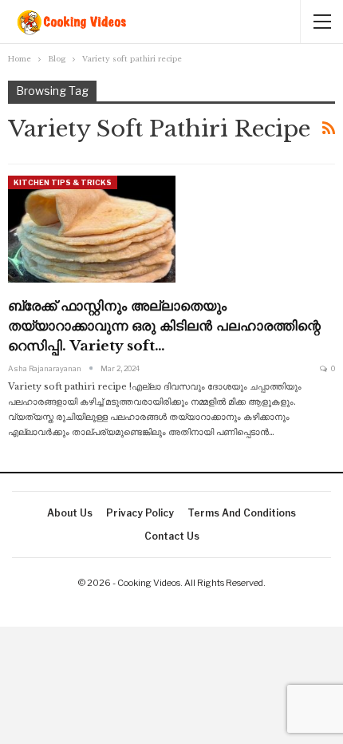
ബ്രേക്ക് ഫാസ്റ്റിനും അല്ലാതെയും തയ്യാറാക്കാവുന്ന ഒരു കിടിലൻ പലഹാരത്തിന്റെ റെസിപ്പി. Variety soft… (164, 326)
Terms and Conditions (241, 513)
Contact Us (171, 536)
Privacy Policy (140, 513)
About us (70, 513)
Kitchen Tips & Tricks (63, 182)
